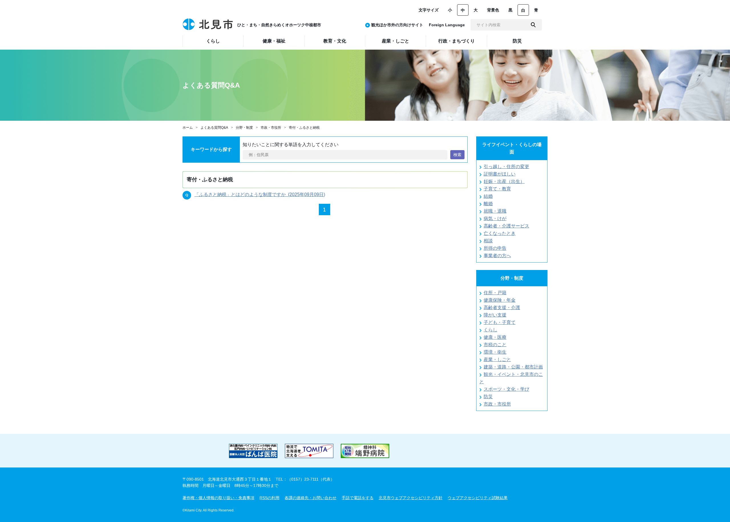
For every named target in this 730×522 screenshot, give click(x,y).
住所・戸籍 (495, 292)
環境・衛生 (495, 352)
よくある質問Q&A (214, 128)
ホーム (187, 128)
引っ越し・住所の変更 (506, 166)
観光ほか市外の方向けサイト (397, 25)
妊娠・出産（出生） (504, 181)
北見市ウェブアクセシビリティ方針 (411, 497)
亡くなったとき (500, 233)
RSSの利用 (269, 497)
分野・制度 (244, 128)
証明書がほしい (500, 174)
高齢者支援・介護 (502, 307)
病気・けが (495, 218)
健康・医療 (495, 337)
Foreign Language (447, 25)
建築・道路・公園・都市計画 (513, 366)
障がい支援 (495, 315)
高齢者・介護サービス (506, 225)
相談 (488, 240)
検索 (457, 154)
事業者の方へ (497, 255)
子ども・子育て (500, 322)
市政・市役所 (271, 128)
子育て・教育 (497, 188)
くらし (490, 329)
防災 (488, 396)
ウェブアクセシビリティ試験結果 (478, 497)
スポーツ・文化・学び (506, 389)
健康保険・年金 (500, 300)
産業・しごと (497, 359)
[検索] (533, 25)
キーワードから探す (211, 149)
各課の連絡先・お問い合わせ (310, 497)
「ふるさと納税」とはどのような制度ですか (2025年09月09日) (259, 194)
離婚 (488, 203)
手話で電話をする (358, 497)
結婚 (488, 196)
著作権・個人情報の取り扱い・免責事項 (218, 497)
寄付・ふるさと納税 (304, 128)
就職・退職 (495, 211)
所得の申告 (495, 248)
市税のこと (495, 344)
